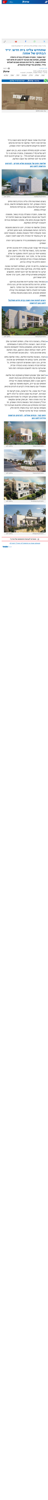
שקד (10, 75)
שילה (35, 75)
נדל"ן (29, 75)
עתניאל (22, 75)
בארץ (38, 46)
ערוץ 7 (42, 46)
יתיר (16, 75)
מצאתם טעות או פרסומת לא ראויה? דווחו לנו (23, 543)
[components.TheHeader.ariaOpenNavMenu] (40, 2)
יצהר (41, 75)
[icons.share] (3, 1)
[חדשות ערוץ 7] (24, 2)
